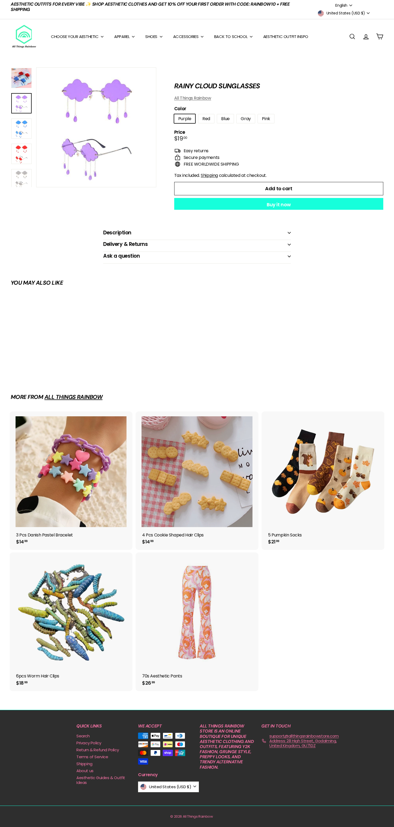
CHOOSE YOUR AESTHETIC (75, 36)
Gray (246, 119)
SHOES (151, 36)
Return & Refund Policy (97, 750)
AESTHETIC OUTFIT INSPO (285, 36)
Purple (184, 119)
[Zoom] (96, 127)
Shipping (209, 175)
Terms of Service (92, 757)
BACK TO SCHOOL (231, 36)
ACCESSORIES (186, 36)
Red (206, 119)
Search (83, 736)
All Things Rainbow (192, 98)
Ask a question (121, 256)
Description (117, 232)
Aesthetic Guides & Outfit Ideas (100, 780)
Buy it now (279, 204)
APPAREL (122, 36)
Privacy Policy (88, 743)
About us (85, 770)
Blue (225, 119)
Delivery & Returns (125, 244)
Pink (266, 119)
